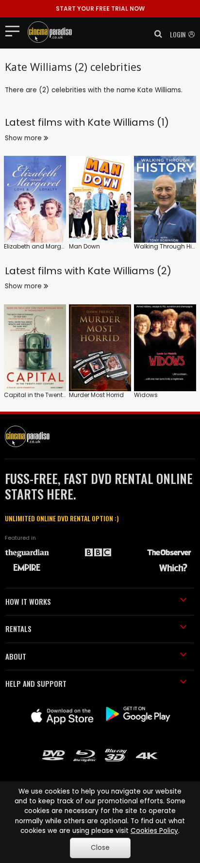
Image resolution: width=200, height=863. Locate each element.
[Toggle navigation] (15, 30)
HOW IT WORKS (28, 601)
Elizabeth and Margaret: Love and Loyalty (64, 246)
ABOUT (15, 656)
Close (100, 847)
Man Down (84, 246)
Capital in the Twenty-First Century (55, 395)
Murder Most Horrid (96, 395)
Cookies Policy (154, 830)
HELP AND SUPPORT (36, 683)
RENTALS (18, 628)
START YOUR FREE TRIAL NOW (100, 8)
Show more (24, 138)
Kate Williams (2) (129, 271)
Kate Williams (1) (128, 122)
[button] (155, 34)
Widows (146, 395)
